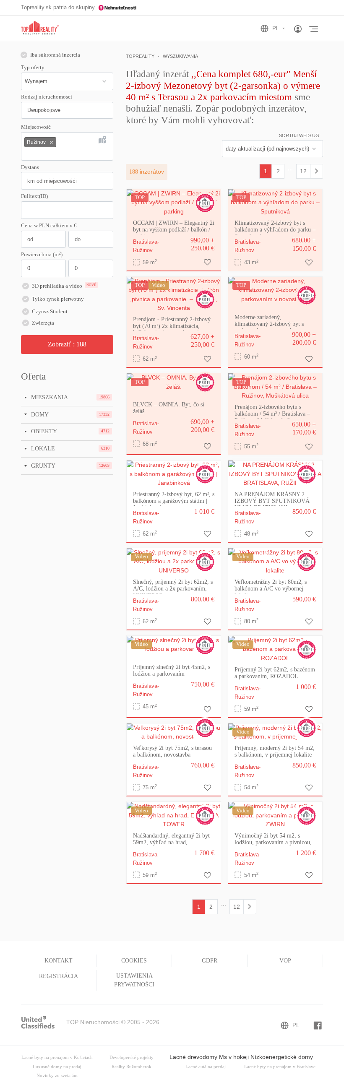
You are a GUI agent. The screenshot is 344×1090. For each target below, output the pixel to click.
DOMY (39, 414)
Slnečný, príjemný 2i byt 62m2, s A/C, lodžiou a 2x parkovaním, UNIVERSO (173, 588)
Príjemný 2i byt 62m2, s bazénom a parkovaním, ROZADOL (275, 672)
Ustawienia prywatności (134, 980)
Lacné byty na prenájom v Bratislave (279, 1066)
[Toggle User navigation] (298, 29)
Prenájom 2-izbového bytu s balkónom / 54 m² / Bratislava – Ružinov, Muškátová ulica (272, 414)
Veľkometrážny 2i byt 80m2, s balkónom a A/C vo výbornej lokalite (271, 588)
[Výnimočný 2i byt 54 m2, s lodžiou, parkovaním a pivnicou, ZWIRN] (275, 815)
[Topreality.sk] (40, 28)
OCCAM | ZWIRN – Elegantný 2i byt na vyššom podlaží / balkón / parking (173, 229)
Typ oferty (32, 67)
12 (303, 171)
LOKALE (42, 448)
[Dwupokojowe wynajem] (316, 171)
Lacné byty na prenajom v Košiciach (57, 1057)
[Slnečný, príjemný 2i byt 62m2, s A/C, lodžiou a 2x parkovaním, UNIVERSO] (174, 561)
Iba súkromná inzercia (55, 55)
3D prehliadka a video (64, 286)
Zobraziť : (67, 344)
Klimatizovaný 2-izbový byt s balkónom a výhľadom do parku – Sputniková (275, 229)
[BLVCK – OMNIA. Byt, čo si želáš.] (174, 381)
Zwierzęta (43, 323)
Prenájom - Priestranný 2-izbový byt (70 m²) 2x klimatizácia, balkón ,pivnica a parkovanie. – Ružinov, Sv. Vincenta (172, 329)
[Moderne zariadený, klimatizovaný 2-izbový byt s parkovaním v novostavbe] (275, 289)
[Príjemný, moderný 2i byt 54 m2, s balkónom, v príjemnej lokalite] (275, 731)
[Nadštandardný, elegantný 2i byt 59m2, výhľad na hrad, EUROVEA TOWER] (174, 815)
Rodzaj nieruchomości (46, 97)
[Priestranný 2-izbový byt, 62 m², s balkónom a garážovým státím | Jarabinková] (174, 473)
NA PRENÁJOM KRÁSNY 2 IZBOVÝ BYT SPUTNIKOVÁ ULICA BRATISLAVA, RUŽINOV (272, 504)
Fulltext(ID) (34, 196)
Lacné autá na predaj (205, 1066)
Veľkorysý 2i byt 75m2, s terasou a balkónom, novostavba (172, 751)
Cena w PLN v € (49, 226)
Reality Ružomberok (131, 1066)
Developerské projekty (131, 1057)
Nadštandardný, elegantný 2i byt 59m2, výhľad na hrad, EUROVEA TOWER (171, 842)
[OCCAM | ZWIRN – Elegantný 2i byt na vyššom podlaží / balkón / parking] (174, 202)
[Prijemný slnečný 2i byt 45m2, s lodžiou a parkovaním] (174, 644)
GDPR (209, 960)
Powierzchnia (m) (42, 254)
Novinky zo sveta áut (57, 1075)
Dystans (30, 167)
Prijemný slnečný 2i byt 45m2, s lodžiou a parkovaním (171, 670)
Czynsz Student (50, 312)
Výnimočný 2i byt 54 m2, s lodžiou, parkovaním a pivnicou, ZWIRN (273, 842)
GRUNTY (42, 465)
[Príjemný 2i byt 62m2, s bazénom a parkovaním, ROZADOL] (275, 648)
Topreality (140, 56)
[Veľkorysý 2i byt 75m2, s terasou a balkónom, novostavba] (174, 731)
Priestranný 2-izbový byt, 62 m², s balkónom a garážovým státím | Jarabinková (173, 501)
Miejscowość (36, 127)
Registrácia (58, 976)
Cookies (134, 960)
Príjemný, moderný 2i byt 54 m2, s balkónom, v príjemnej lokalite (275, 751)
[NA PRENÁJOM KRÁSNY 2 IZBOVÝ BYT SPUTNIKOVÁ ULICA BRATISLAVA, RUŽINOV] (275, 473)
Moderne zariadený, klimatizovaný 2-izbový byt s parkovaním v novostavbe (269, 324)
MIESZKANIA (48, 397)
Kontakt (58, 960)
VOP (285, 960)
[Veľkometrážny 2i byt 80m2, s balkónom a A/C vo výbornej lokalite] (275, 561)
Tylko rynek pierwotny (58, 299)
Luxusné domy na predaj (57, 1066)
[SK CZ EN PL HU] (276, 28)
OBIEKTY (43, 431)
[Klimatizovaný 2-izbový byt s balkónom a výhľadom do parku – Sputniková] (275, 202)
